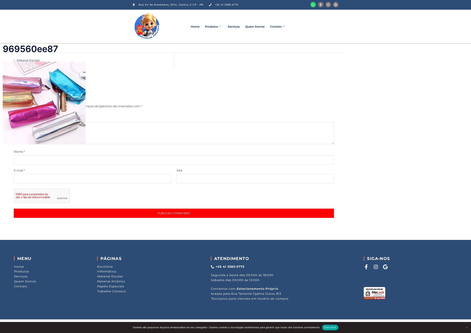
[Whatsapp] (313, 4)
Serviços (234, 26)
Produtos (211, 26)
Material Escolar (28, 60)
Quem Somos (255, 26)
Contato (276, 26)
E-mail (19, 170)
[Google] (336, 4)
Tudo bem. (330, 327)
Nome (19, 151)
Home (195, 26)
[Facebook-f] (320, 4)
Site (179, 170)
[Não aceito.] (466, 327)
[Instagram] (328, 4)
